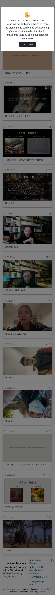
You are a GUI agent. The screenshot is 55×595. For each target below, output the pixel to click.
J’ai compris (27, 44)
